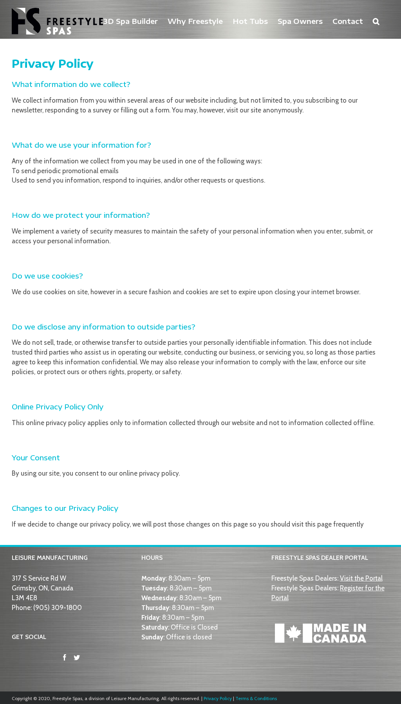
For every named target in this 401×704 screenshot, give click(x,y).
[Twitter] (77, 657)
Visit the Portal (361, 578)
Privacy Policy (218, 698)
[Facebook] (64, 657)
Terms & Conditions (256, 698)
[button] (376, 20)
